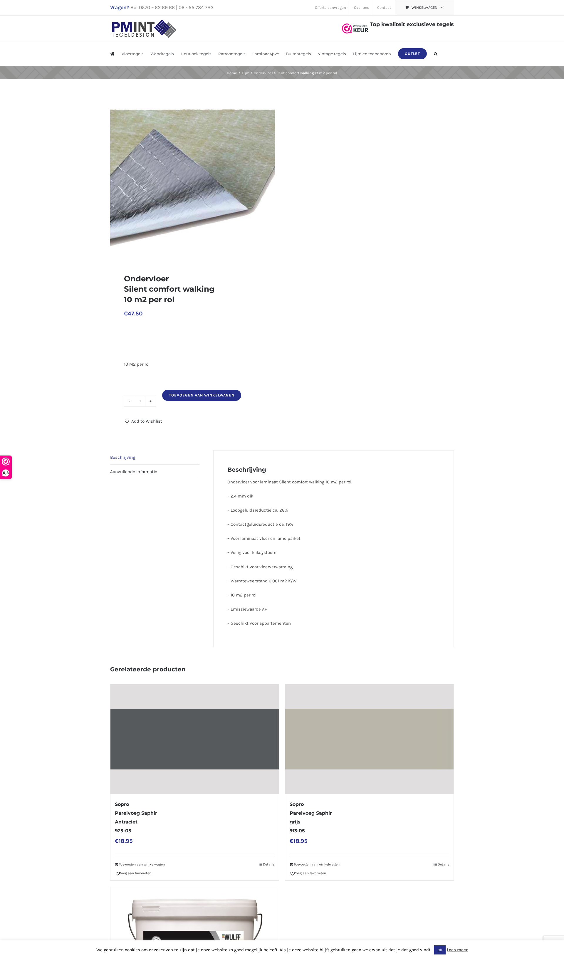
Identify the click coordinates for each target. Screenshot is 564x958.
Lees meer (457, 949)
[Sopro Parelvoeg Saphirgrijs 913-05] (369, 739)
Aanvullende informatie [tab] (133, 471)
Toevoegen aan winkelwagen (201, 395)
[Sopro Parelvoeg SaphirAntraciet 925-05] (194, 739)
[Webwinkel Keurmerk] (355, 24)
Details (268, 864)
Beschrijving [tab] (122, 457)
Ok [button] (440, 950)
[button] (435, 53)
